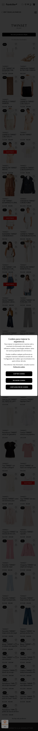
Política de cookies (19, 367)
